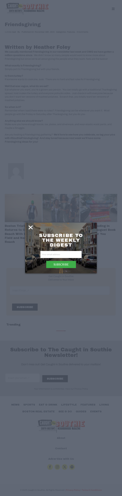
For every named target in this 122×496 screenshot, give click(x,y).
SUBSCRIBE (61, 264)
